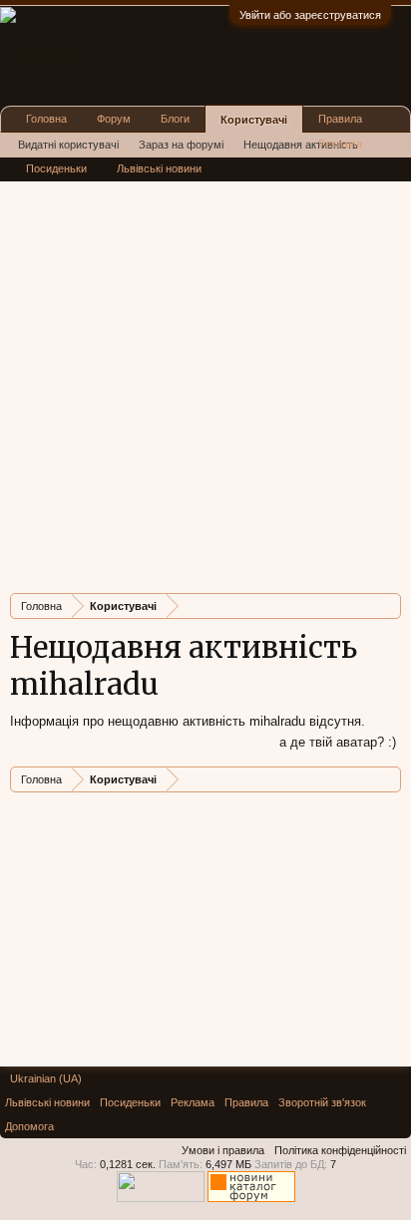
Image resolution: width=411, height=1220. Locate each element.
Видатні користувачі (68, 145)
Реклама (340, 144)
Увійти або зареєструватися (310, 15)
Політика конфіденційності (340, 1150)
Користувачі (253, 120)
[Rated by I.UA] (161, 1198)
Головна (46, 119)
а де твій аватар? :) (337, 742)
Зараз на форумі (181, 145)
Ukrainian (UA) (46, 1078)
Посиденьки (56, 168)
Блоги (175, 119)
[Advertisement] (205, 372)
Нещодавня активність (300, 145)
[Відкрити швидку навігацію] (388, 605)
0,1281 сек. (128, 1164)
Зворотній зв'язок (322, 1102)
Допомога (29, 1126)
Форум (114, 119)
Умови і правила (223, 1150)
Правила (340, 119)
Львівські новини (159, 168)
